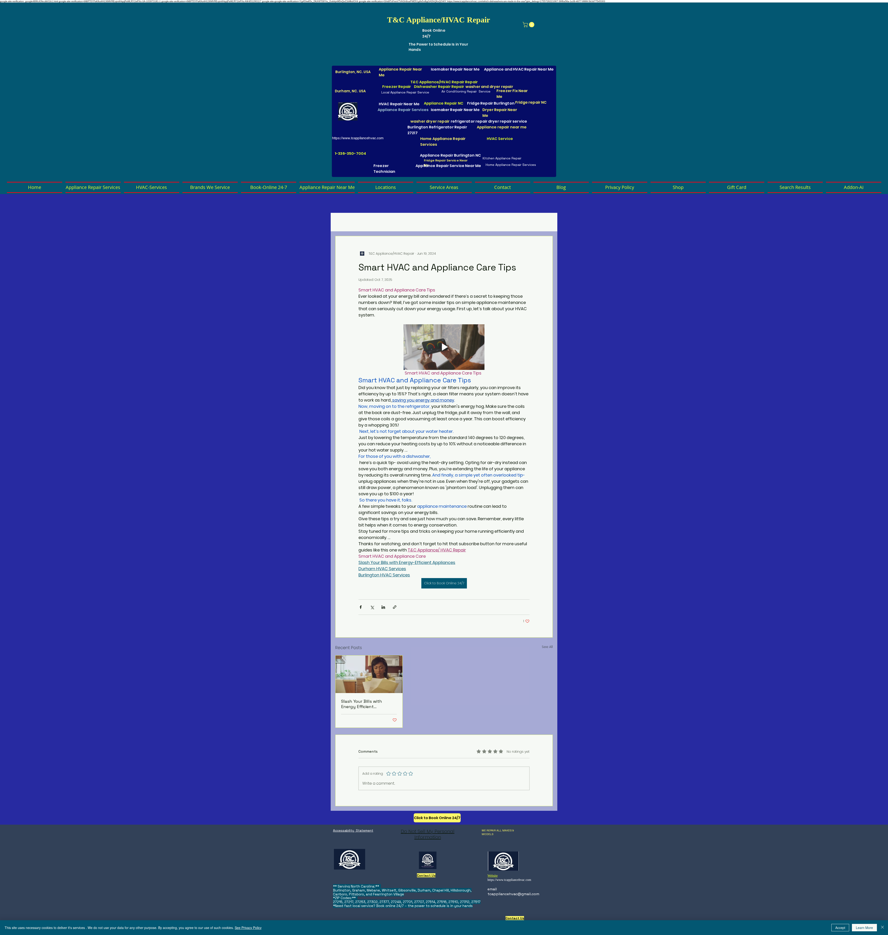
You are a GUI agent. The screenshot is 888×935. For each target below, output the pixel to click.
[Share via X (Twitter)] (372, 607)
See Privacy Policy (248, 927)
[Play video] (444, 347)
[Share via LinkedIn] (383, 607)
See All (547, 646)
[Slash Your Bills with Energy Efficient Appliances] (369, 674)
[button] (529, 24)
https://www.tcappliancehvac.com (358, 138)
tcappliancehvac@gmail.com (513, 894)
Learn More (864, 927)
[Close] (882, 927)
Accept (840, 927)
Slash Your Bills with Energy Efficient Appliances (361, 704)
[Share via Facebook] (360, 607)
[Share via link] (394, 607)
